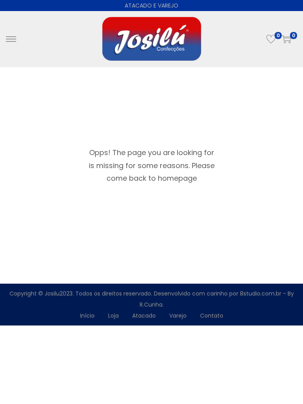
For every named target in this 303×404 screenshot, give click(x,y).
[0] (271, 39)
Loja (113, 316)
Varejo (178, 316)
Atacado (144, 316)
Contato (211, 316)
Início (87, 316)
